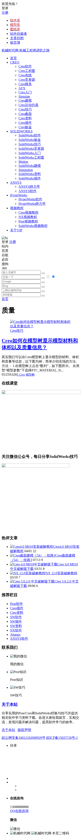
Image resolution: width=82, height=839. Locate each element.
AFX (22, 88)
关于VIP (16, 230)
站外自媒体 (18, 33)
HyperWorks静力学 (32, 203)
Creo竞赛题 (27, 79)
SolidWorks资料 (30, 174)
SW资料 (16, 626)
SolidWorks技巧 (30, 144)
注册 (5, 12)
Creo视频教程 (28, 212)
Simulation (26, 170)
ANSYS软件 (28, 191)
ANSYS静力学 (29, 186)
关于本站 (10, 704)
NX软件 (16, 630)
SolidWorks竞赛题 (31, 148)
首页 (13, 58)
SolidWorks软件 (30, 135)
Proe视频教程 (28, 221)
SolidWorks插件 (30, 178)
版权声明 (24, 730)
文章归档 (17, 38)
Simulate (24, 96)
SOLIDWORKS (21, 131)
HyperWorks (18, 195)
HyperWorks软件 (30, 199)
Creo (22, 374)
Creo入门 (25, 92)
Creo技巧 (25, 109)
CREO (14, 62)
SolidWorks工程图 (31, 157)
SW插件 (16, 621)
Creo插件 (25, 122)
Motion (23, 161)
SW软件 (16, 617)
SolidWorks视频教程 (33, 226)
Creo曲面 (25, 114)
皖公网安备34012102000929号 (23, 737)
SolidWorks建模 (30, 165)
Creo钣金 (25, 127)
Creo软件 (25, 66)
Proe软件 (16, 604)
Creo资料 (25, 118)
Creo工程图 (27, 71)
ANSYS (15, 182)
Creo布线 (25, 75)
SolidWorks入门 (30, 153)
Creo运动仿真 (28, 105)
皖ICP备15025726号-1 (62, 737)
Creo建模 (25, 100)
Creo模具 (25, 84)
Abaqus (15, 634)
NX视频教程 (28, 217)
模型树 (30, 374)
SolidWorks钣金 (30, 140)
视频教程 (17, 208)
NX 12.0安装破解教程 (61, 573)
